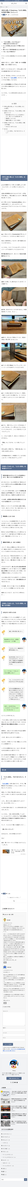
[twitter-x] (11, 1082)
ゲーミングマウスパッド (9, 1157)
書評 (4, 1171)
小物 (4, 14)
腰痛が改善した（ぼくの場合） (13, 120)
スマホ (5, 1142)
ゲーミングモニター (8, 1165)
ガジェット (6, 1140)
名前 (4, 1027)
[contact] (17, 1082)
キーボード (6, 1145)
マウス (5, 1151)
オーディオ (6, 1137)
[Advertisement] (14, 154)
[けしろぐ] (14, 3)
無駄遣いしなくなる (11, 118)
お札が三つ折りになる (11, 126)
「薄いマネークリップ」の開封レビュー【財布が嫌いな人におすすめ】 (18, 851)
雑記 (4, 1174)
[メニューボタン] (26, 3)
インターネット (7, 1134)
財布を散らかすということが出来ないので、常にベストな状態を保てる (15, 115)
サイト (4, 1037)
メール (5, 1032)
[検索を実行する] (25, 1179)
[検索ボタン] (2, 3)
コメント (5, 1011)
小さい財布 (14, 77)
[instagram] (13, 1082)
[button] (14, 901)
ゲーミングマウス (8, 1154)
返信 (5, 962)
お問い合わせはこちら (14, 1078)
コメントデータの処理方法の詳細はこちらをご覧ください (14, 1049)
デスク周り (6, 1148)
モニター (6, 1160)
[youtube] (15, 1082)
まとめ (6, 129)
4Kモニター (6, 1163)
